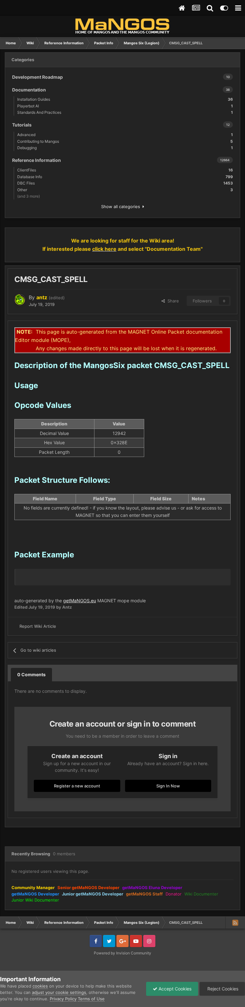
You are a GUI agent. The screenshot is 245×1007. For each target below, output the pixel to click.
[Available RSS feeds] (235, 922)
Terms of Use (91, 998)
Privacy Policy (63, 998)
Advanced (125, 134)
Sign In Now (168, 785)
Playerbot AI (125, 106)
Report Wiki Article (37, 626)
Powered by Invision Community (122, 953)
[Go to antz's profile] (19, 299)
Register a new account (77, 785)
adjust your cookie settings (59, 992)
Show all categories (122, 206)
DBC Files (125, 183)
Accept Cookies (174, 988)
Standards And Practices (125, 112)
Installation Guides (125, 99)
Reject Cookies (222, 988)
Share (172, 300)
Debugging (125, 147)
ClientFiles (125, 170)
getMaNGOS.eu (79, 600)
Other (125, 189)
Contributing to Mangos (125, 141)
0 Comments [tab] (31, 674)
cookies (40, 986)
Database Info (125, 176)
